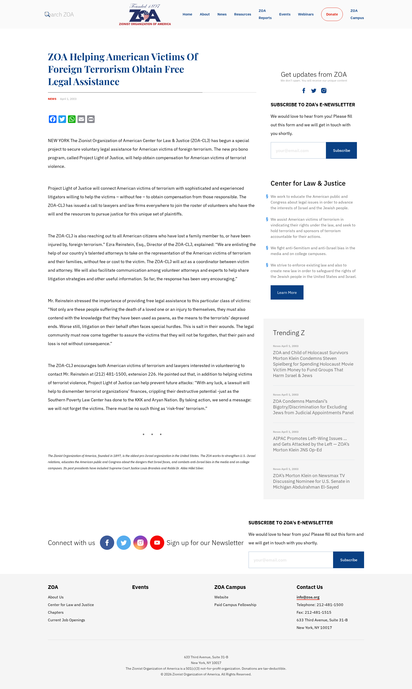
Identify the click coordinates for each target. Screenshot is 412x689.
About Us (56, 597)
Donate (332, 14)
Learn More (287, 292)
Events (284, 14)
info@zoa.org (308, 597)
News (222, 14)
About (205, 14)
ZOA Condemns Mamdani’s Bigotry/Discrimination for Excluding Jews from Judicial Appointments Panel (313, 406)
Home (187, 14)
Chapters (56, 612)
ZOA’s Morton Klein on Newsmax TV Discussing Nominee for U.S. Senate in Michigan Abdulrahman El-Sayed (311, 481)
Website (221, 597)
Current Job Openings (66, 620)
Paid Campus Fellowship (235, 604)
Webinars (306, 14)
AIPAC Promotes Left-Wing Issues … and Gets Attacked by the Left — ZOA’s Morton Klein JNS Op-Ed (311, 444)
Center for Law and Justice (71, 604)
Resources (242, 14)
